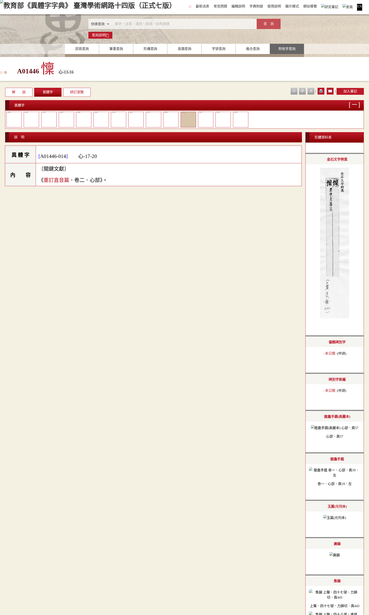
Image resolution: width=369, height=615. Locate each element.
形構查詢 (150, 49)
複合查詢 (253, 49)
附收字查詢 (287, 49)
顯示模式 (292, 6)
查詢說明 (98, 35)
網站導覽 (310, 6)
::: (190, 6)
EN (359, 6)
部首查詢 (82, 49)
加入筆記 (350, 91)
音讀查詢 (184, 49)
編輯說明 (238, 6)
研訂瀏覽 (77, 92)
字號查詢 (219, 49)
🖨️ (321, 91)
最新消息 (202, 6)
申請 (341, 353)
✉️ (330, 91)
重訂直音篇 (56, 180)
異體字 (48, 92)
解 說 (19, 92)
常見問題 (220, 6)
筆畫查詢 (116, 49)
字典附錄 (256, 6)
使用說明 (274, 6)
